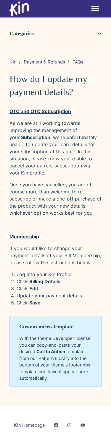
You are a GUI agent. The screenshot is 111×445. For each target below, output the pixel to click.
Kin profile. (33, 173)
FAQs (78, 62)
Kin (13, 62)
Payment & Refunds (44, 62)
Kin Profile (59, 274)
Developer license (71, 338)
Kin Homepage (29, 425)
